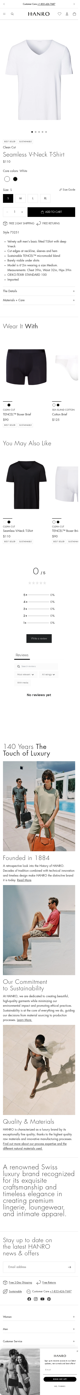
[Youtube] (42, 1299)
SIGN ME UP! (60, 1379)
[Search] (12, 14)
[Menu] (4, 14)
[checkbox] (22, 682)
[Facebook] (29, 1299)
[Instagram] (35, 1299)
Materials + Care (14, 300)
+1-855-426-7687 (46, 4)
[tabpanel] (39, 699)
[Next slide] (74, 4)
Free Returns (51, 223)
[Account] (67, 14)
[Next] (71, 500)
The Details (10, 291)
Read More (24, 880)
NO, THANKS (60, 1386)
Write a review (39, 638)
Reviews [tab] (22, 655)
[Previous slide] (4, 4)
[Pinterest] (49, 1299)
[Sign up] (69, 1267)
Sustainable (15, 1291)
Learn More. (24, 1020)
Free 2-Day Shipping (21, 223)
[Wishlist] (59, 14)
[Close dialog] (77, 1351)
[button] (39, 595)
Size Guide (69, 189)
